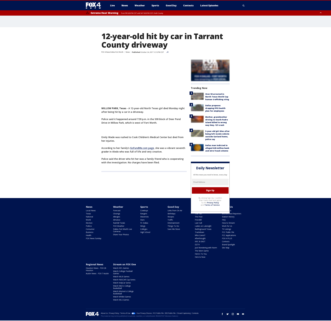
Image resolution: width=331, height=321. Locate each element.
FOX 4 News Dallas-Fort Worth (112, 52)
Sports (144, 206)
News (128, 52)
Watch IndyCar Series (122, 283)
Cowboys (144, 210)
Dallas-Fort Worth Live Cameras (122, 230)
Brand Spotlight (228, 244)
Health (88, 235)
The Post (198, 216)
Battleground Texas (203, 229)
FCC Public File (228, 232)
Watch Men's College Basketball (122, 287)
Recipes (171, 216)
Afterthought (200, 238)
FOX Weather (118, 226)
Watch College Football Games (123, 272)
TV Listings (226, 229)
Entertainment (173, 223)
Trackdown (199, 232)
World (88, 220)
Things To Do (173, 226)
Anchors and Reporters (231, 213)
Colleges (143, 229)
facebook (222, 314)
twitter (227, 314)
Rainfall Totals (119, 223)
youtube (238, 314)
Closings (116, 213)
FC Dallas (144, 223)
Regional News (94, 264)
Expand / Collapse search (243, 5)
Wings (142, 226)
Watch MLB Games (121, 276)
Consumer (90, 229)
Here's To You (201, 254)
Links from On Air (175, 210)
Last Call (198, 223)
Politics (89, 226)
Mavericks (144, 216)
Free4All (198, 220)
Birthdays (171, 213)
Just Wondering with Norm (206, 247)
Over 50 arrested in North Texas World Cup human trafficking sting (217, 97)
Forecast (117, 210)
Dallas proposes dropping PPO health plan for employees (215, 108)
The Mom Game (202, 251)
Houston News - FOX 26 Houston (96, 269)
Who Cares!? (200, 235)
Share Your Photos (121, 234)
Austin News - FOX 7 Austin (97, 273)
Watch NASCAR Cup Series (124, 279)
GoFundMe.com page (142, 148)
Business (89, 232)
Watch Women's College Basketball (123, 292)
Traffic (170, 220)
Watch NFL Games (121, 268)
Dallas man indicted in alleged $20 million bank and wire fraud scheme (217, 148)
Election (89, 223)
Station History (228, 216)
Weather (118, 206)
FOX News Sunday (93, 238)
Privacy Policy (213, 202)
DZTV (197, 244)
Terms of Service (212, 205)
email (243, 314)
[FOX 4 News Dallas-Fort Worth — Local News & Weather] (94, 5)
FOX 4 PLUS (227, 238)
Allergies (116, 216)
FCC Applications (229, 235)
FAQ (224, 220)
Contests (226, 241)
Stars (142, 220)
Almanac (116, 220)
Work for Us (227, 226)
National (89, 216)
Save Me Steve (174, 229)
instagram (233, 314)
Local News (91, 210)
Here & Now (200, 257)
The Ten (198, 213)
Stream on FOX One (124, 264)
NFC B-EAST (200, 241)
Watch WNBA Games (122, 296)
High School (145, 232)
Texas (88, 213)
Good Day (173, 206)
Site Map (225, 247)
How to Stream (228, 223)
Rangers (143, 213)
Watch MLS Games (121, 300)
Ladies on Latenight (203, 226)
